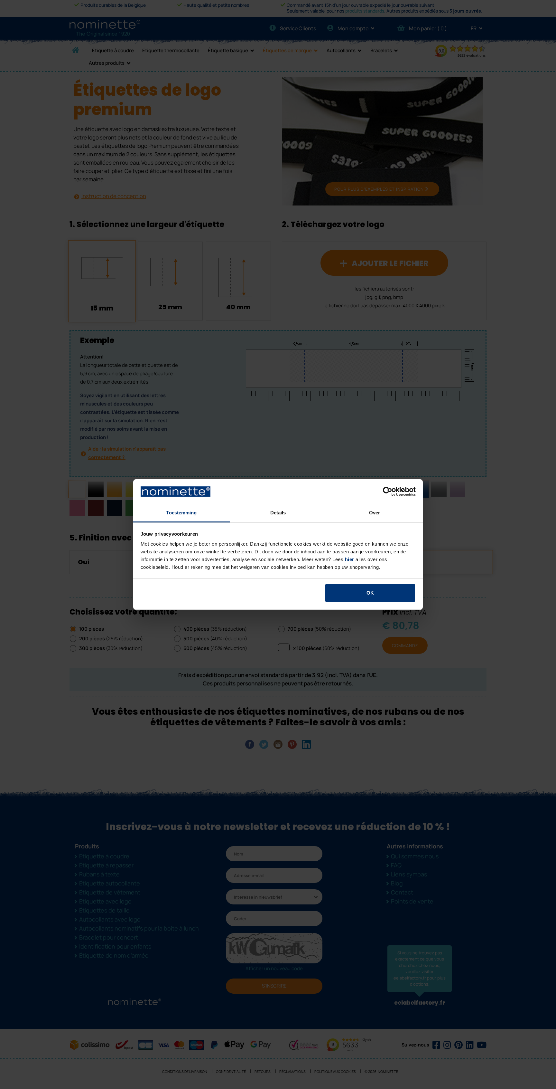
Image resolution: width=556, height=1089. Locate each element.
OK (370, 593)
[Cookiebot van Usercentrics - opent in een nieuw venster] (387, 491)
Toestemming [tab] (181, 512)
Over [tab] (374, 512)
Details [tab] (278, 512)
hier (349, 559)
